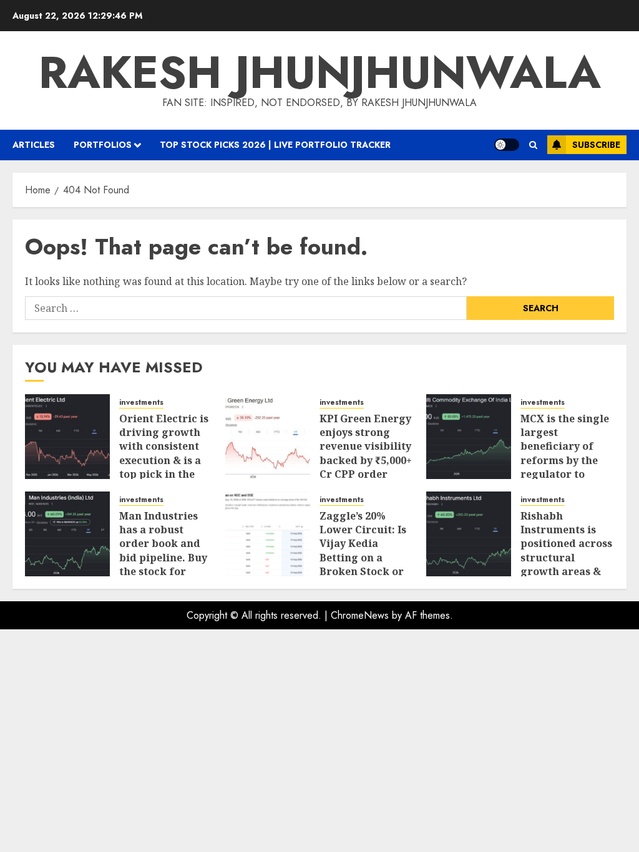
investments (141, 402)
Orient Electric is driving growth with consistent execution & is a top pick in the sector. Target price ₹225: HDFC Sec (163, 467)
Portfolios (103, 144)
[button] (533, 145)
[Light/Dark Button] (506, 144)
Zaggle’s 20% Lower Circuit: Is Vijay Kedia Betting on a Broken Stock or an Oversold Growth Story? (363, 557)
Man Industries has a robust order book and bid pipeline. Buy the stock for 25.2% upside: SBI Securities (163, 557)
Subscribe (596, 144)
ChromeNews (360, 615)
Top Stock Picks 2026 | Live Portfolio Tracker (275, 144)
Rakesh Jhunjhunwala (320, 72)
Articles (33, 144)
